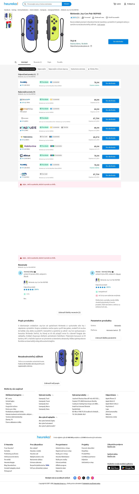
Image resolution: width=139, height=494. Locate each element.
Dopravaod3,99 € (94, 130)
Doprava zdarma (94, 85)
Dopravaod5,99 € (94, 177)
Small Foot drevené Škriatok (81, 407)
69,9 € (96, 146)
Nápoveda (59, 471)
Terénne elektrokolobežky (14, 417)
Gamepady (43, 10)
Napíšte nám (111, 447)
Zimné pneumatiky (111, 412)
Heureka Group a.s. (60, 483)
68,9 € (96, 128)
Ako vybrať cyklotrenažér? (47, 426)
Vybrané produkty (79, 395)
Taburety (8, 404)
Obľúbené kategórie (13, 395)
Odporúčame (111, 395)
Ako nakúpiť (34, 448)
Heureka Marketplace (62, 457)
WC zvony (9, 399)
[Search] (15, 62)
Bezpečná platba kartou (37, 465)
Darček (65, 127)
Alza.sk (26, 276)
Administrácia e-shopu (63, 448)
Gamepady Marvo (44, 407)
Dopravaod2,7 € (94, 149)
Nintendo (117, 326)
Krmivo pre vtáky (11, 409)
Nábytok (108, 414)
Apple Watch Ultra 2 (112, 404)
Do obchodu (110, 83)
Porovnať (87, 17)
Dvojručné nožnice (11, 407)
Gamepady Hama (44, 409)
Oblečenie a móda (111, 417)
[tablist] (54, 62)
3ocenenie (58, 146)
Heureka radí (34, 454)
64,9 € (96, 100)
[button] (24, 62)
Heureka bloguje (9, 462)
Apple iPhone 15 (111, 399)
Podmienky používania (11, 454)
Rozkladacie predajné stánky (15, 412)
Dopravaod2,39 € (94, 140)
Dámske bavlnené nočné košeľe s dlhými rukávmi (19, 414)
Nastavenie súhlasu (36, 460)
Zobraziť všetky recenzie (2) (70, 312)
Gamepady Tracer (44, 401)
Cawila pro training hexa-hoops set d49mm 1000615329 (86, 404)
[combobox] (42, 4)
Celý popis (101, 24)
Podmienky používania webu (91, 483)
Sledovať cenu (99, 17)
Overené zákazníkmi (88, 448)
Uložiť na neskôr (114, 17)
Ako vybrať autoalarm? (46, 423)
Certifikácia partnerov (88, 457)
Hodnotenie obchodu (78, 69)
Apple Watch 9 (110, 401)
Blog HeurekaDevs (10, 465)
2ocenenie (56, 137)
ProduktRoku (86, 454)
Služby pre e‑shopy (62, 454)
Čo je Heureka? (9, 448)
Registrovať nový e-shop (63, 451)
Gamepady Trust (44, 399)
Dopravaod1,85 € (94, 158)
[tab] (24, 62)
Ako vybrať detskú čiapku (47, 421)
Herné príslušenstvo (23, 10)
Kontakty (7, 451)
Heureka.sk (7, 10)
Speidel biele (76, 409)
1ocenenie (55, 82)
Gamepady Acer (44, 404)
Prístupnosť (8, 471)
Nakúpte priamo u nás (37, 457)
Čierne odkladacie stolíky (13, 422)
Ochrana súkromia (35, 462)
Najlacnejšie (42, 69)
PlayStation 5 (110, 407)
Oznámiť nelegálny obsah (12, 468)
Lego (107, 409)
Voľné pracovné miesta (11, 457)
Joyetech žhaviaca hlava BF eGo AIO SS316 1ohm (86, 399)
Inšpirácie (85, 460)
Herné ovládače (34, 10)
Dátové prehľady (61, 462)
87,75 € (96, 174)
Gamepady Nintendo (54, 10)
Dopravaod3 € (95, 103)
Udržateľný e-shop (88, 462)
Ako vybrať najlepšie (47, 417)
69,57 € (96, 137)
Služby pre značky (61, 460)
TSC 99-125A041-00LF (79, 414)
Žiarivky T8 (9, 420)
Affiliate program (61, 465)
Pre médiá (7, 460)
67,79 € (96, 118)
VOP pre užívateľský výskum (39, 468)
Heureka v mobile (35, 451)
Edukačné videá (61, 468)
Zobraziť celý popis (51, 383)
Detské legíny (10, 401)
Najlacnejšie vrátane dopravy (58, 69)
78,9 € (96, 82)
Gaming (14, 10)
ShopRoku (85, 451)
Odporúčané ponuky (28, 69)
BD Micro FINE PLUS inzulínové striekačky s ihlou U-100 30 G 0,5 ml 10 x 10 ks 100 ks (86, 412)
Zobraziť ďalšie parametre (105, 338)
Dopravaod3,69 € (94, 121)
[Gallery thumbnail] (8, 16)
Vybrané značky (45, 395)
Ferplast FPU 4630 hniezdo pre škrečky (84, 401)
